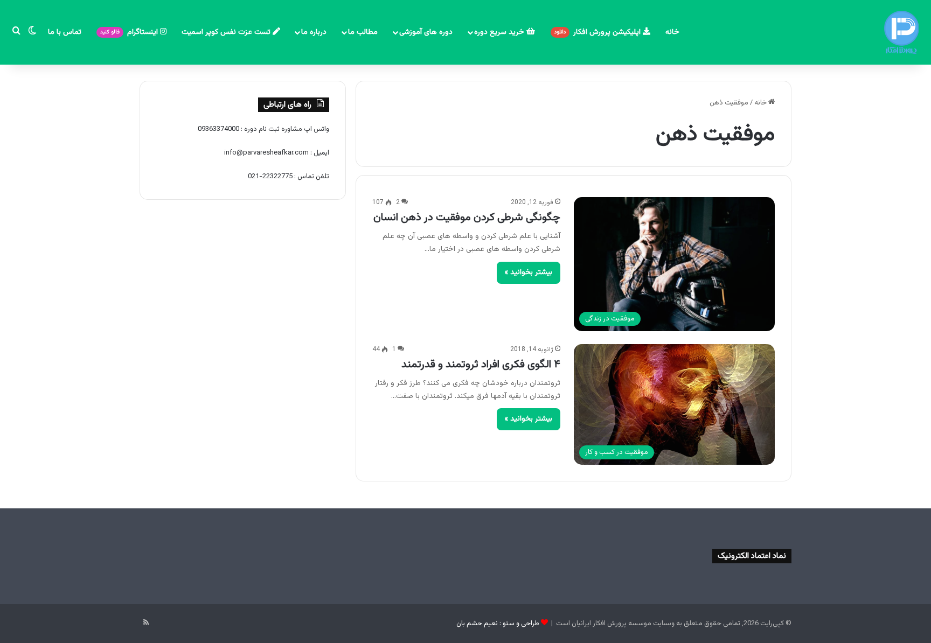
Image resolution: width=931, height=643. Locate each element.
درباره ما (313, 32)
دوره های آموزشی (426, 32)
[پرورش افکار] (901, 32)
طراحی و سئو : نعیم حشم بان (497, 623)
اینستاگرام (130, 32)
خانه (672, 32)
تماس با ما (64, 32)
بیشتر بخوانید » (528, 272)
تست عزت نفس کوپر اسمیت (227, 32)
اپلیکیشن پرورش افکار (598, 32)
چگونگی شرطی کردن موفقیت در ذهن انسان (466, 217)
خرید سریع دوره (500, 32)
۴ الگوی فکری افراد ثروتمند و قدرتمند (480, 364)
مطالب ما (363, 32)
